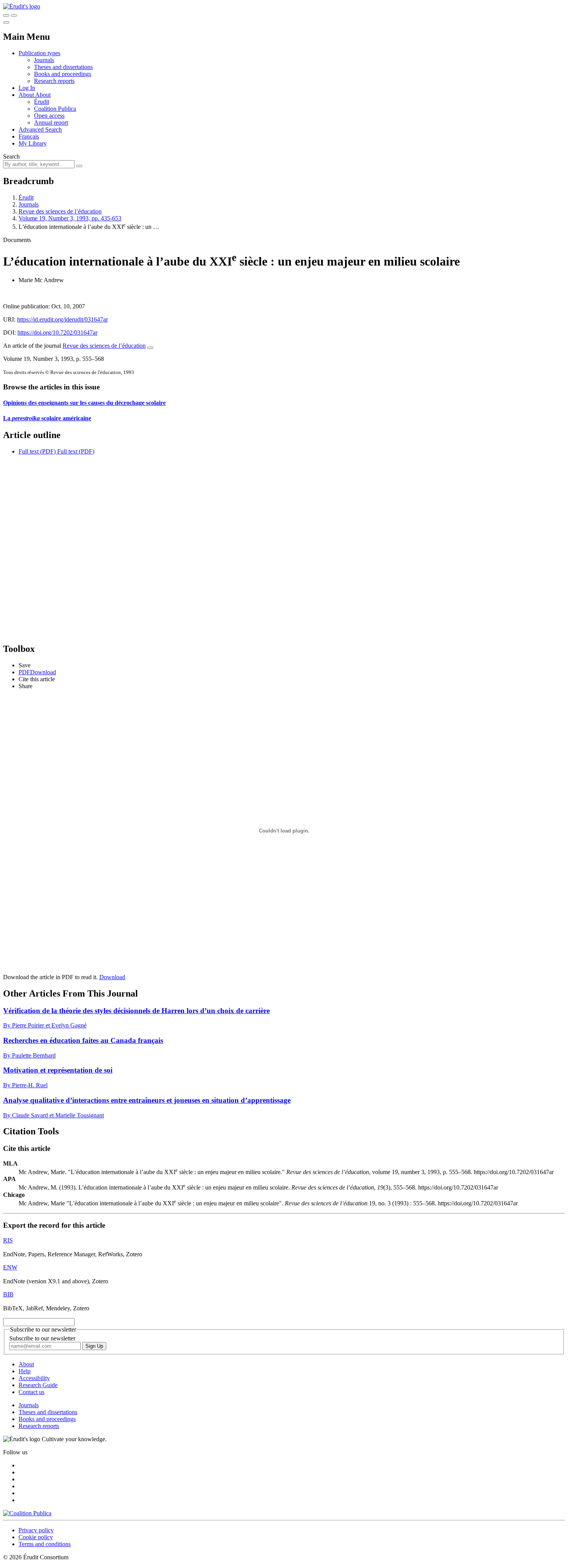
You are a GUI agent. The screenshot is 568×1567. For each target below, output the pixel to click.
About (43, 94)
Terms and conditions (45, 1544)
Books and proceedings (62, 74)
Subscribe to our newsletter (42, 1338)
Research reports (54, 81)
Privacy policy (36, 1530)
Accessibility (34, 1378)
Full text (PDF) (37, 451)
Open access (49, 115)
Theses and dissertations (63, 67)
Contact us (31, 1392)
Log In (27, 88)
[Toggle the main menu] (6, 22)
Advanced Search (40, 129)
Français (29, 136)
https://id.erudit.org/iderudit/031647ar (62, 319)
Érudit (41, 101)
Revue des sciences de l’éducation (60, 211)
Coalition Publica (55, 108)
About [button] (27, 94)
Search (11, 156)
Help (25, 1371)
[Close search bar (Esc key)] (14, 15)
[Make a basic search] (6, 15)
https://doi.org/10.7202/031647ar (57, 332)
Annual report (51, 122)
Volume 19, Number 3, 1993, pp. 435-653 (70, 218)
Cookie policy (36, 1537)
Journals (44, 60)
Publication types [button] (39, 53)
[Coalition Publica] (27, 1513)
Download (112, 977)
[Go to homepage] (21, 6)
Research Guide (38, 1385)
